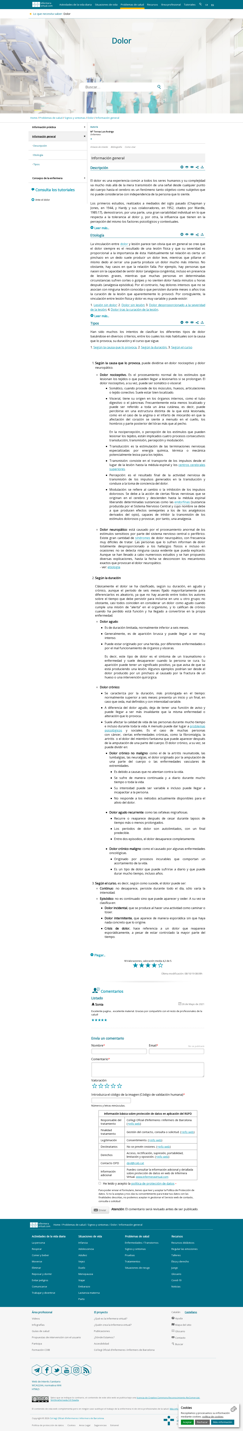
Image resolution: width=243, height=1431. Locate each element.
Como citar (130, 146)
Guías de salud (40, 1331)
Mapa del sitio (181, 1324)
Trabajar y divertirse (43, 1292)
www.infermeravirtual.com (152, 1177)
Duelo (81, 1267)
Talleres (176, 1255)
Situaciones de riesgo (137, 1267)
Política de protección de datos (48, 1425)
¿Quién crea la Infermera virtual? (113, 1324)
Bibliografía (116, 146)
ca (206, 4)
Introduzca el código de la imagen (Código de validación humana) (137, 1094)
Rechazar (202, 1422)
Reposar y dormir (42, 1274)
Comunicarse (39, 1286)
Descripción (40, 145)
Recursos (152, 4)
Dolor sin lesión (133, 305)
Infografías (38, 1324)
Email (176, 1045)
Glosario (176, 1274)
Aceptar (187, 1422)
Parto (81, 1299)
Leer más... (100, 228)
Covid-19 (176, 1280)
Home (33, 117)
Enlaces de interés (99, 146)
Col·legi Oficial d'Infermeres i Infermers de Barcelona (124, 1350)
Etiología (38, 155)
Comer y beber (40, 1255)
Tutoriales (190, 4)
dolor (124, 244)
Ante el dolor (42, 199)
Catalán (175, 1312)
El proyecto (101, 1312)
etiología (114, 567)
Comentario (99, 1059)
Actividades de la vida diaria (75, 4)
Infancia (83, 1242)
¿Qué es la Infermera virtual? (110, 1318)
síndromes (142, 538)
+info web (134, 1123)
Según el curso (181, 347)
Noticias (176, 1286)
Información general (107, 117)
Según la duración (154, 347)
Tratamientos (132, 1261)
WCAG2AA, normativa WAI (46, 1385)
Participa (37, 1343)
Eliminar (36, 1267)
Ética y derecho (180, 1261)
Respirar (37, 1249)
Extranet (114, 1425)
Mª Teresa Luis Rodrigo (102, 131)
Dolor (91, 117)
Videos (36, 1318)
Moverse (37, 1261)
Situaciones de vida (106, 4)
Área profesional (171, 4)
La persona (38, 1242)
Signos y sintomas (75, 117)
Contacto (178, 1337)
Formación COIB (41, 1350)
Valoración (99, 1080)
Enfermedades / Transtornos (142, 1242)
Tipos (36, 164)
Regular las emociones (184, 1249)
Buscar (177, 1344)
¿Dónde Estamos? (104, 1337)
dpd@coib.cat (135, 1163)
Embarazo (84, 1286)
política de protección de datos (152, 1183)
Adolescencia (86, 1249)
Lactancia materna (89, 1292)
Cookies (71, 1425)
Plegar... (98, 955)
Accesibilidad (101, 1343)
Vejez (81, 1261)
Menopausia (85, 1274)
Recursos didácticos (182, 1242)
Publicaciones (102, 1331)
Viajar (81, 1280)
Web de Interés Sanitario (46, 1381)
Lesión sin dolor (105, 305)
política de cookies (212, 1416)
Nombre (97, 1045)
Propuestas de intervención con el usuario (56, 1337)
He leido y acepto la (139, 1183)
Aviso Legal (84, 1425)
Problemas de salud (132, 4)
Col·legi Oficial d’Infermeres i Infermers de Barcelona (77, 1418)
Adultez (82, 1255)
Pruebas (130, 1255)
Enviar (100, 1209)
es (212, 4)
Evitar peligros (40, 1280)
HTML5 (35, 1389)
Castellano (191, 1312)
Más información (222, 1422)
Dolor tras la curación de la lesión (134, 309)
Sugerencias (100, 1425)
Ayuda (177, 1318)
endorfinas (182, 502)
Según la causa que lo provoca (114, 347)
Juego (174, 1267)
